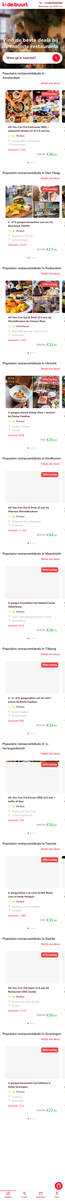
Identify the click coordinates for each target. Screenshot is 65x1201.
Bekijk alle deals (50, 83)
